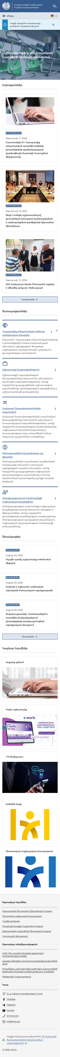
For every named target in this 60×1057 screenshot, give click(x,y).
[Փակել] (53, 24)
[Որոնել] (55, 6)
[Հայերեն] (54, 16)
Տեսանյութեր (28, 636)
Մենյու (10, 15)
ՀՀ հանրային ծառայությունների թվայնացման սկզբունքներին (32, 1040)
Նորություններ (28, 299)
